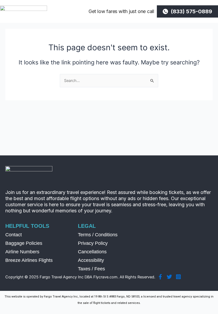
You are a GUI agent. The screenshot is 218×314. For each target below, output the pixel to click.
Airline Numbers (22, 251)
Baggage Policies (23, 243)
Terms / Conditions (98, 234)
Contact (13, 234)
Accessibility (91, 260)
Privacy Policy (93, 243)
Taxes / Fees (91, 268)
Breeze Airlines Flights (29, 260)
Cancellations (92, 251)
